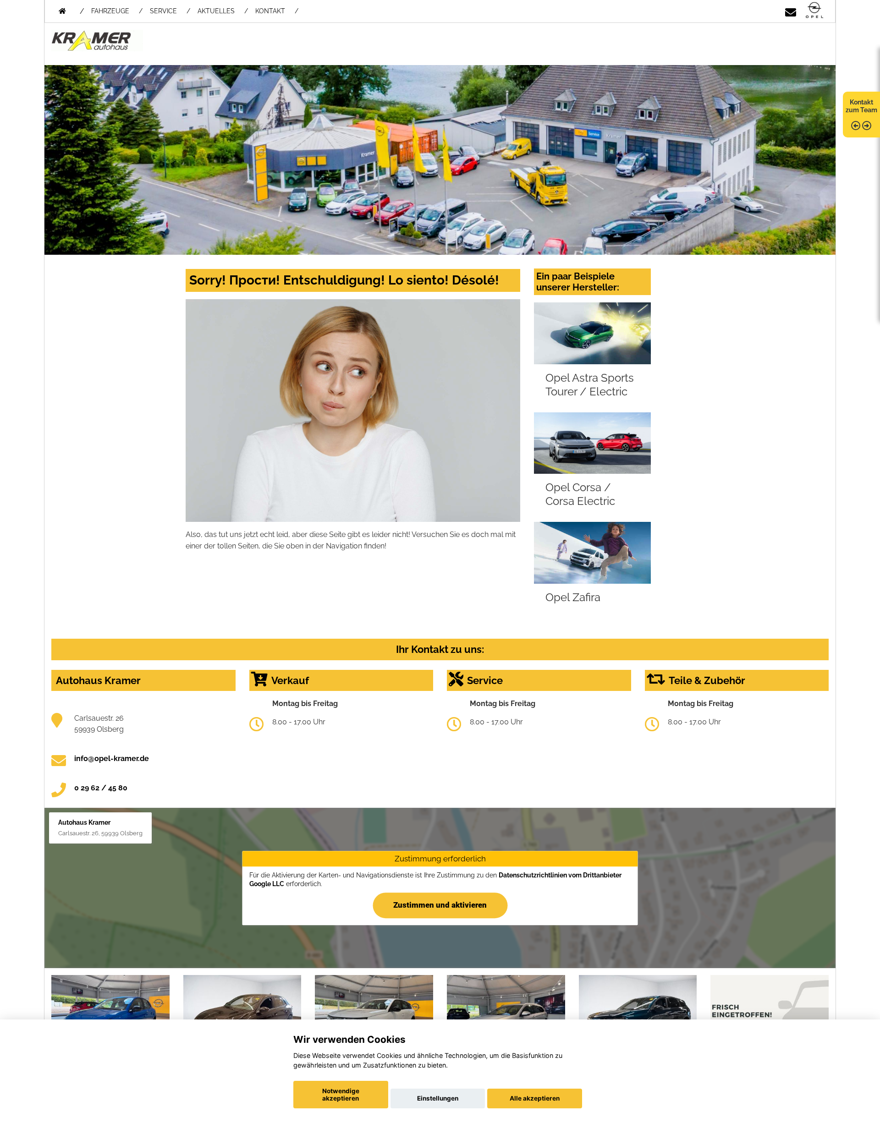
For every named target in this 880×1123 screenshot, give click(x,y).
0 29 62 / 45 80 (100, 787)
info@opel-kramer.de (111, 758)
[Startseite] (814, 11)
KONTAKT (270, 11)
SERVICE (163, 11)
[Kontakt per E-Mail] (790, 11)
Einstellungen (437, 1098)
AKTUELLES (216, 11)
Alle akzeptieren (535, 1098)
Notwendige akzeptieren (340, 1094)
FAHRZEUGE (110, 11)
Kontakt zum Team (861, 106)
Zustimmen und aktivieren (440, 904)
